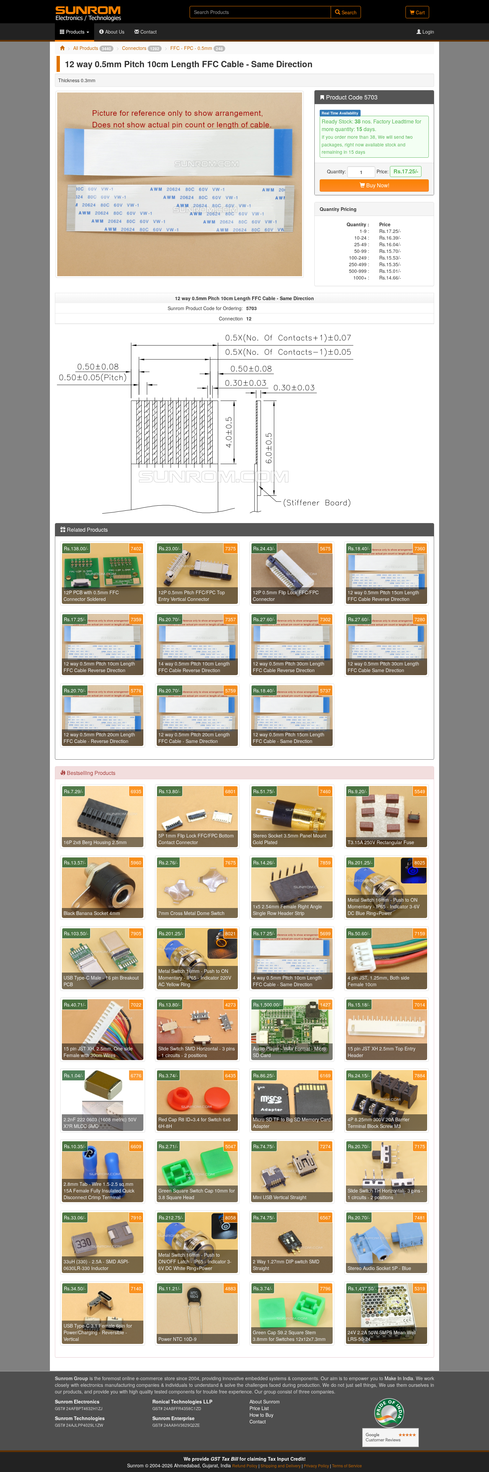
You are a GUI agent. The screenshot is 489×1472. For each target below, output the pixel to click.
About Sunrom (264, 1401)
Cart (419, 12)
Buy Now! (377, 185)
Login (427, 31)
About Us (114, 31)
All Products (92, 48)
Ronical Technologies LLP (182, 1401)
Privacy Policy (316, 1465)
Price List (259, 1408)
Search (348, 12)
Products (75, 31)
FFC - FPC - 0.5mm (196, 48)
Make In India (399, 1378)
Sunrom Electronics (77, 1401)
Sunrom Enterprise (173, 1418)
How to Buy (261, 1414)
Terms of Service (347, 1465)
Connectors (140, 48)
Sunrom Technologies (80, 1418)
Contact (148, 31)
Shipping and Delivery (280, 1465)
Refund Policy (244, 1465)
